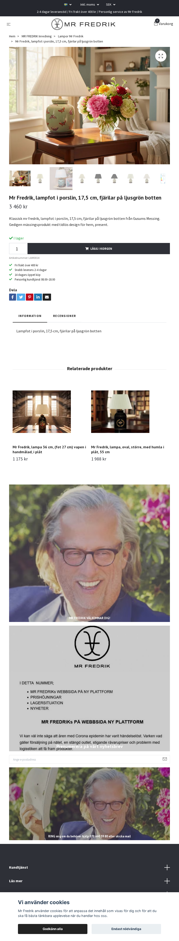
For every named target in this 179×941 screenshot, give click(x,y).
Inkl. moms (88, 4)
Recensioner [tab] (64, 316)
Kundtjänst (18, 867)
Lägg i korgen (101, 248)
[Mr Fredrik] (83, 24)
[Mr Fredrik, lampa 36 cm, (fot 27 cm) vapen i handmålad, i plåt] (50, 412)
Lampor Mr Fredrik (70, 36)
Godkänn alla (53, 929)
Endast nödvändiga (126, 929)
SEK (109, 4)
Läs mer (15, 880)
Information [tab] (29, 316)
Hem (12, 36)
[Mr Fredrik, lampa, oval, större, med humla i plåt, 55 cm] (128, 412)
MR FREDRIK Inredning (37, 36)
